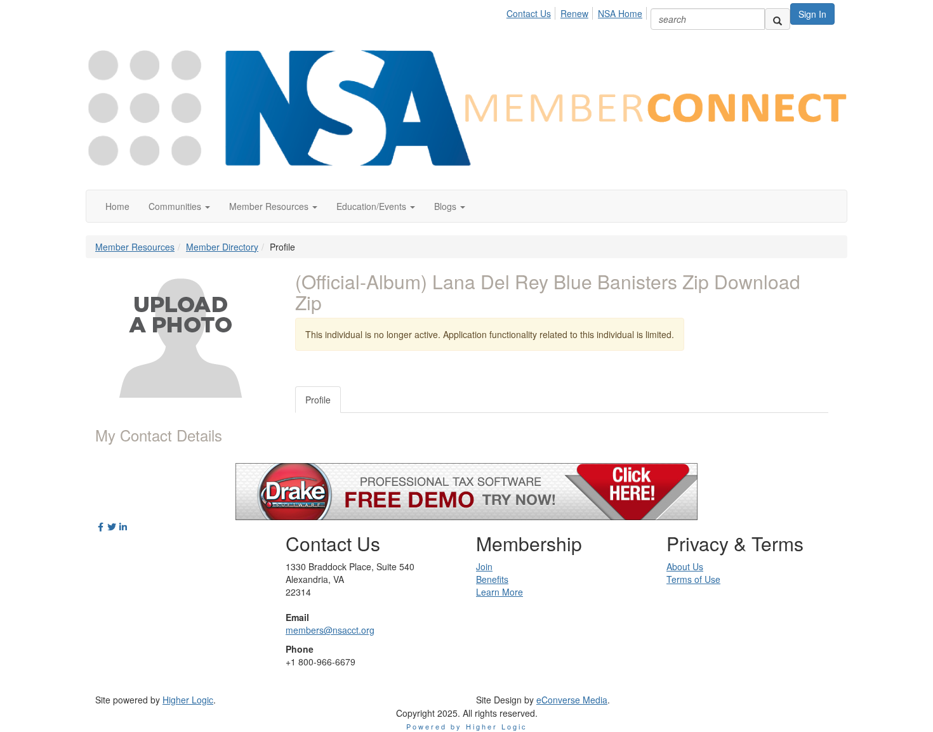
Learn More (499, 591)
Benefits (492, 579)
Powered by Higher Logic (466, 726)
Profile (318, 399)
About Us (684, 566)
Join (484, 566)
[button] (179, 206)
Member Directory (222, 246)
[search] (777, 19)
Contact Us (528, 13)
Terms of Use (693, 579)
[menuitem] (532, 11)
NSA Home (620, 13)
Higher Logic (187, 699)
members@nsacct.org (330, 630)
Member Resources (135, 246)
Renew (574, 13)
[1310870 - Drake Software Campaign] (466, 490)
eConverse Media (571, 699)
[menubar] (578, 11)
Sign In (812, 14)
